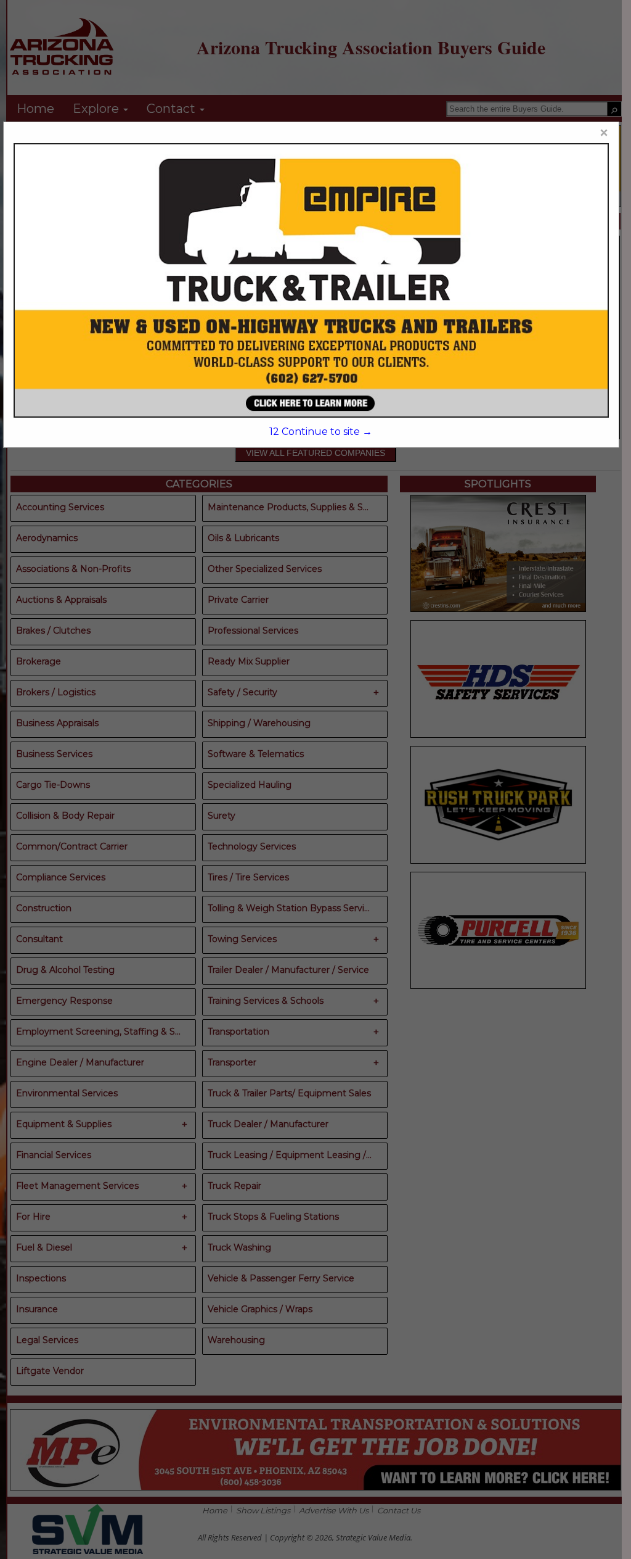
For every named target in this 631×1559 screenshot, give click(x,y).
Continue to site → (320, 431)
